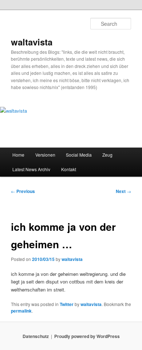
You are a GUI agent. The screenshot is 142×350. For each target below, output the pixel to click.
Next (123, 191)
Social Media (79, 155)
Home (18, 155)
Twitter (67, 304)
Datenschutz (36, 336)
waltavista (31, 42)
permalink (21, 310)
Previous (23, 191)
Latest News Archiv (31, 169)
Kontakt (68, 169)
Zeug (107, 155)
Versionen (45, 155)
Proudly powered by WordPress (87, 336)
